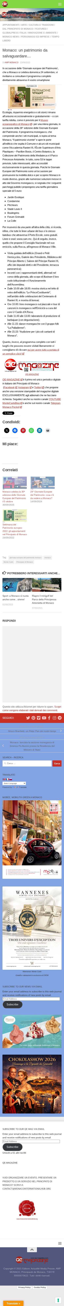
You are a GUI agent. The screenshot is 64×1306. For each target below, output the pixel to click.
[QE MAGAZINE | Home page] (6, 4)
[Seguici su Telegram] (60, 718)
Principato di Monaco (24, 562)
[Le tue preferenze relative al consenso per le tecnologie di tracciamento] (58, 1300)
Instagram (23, 387)
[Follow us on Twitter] (28, 718)
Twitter (37, 387)
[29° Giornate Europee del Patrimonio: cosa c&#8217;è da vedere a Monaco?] (42, 483)
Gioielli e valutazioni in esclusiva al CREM (32, 975)
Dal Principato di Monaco (17, 29)
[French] (7, 779)
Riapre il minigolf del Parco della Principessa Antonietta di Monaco (44, 599)
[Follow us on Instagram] (54, 718)
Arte (24, 25)
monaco (47, 558)
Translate (23, 787)
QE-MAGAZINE (32, 374)
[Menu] (60, 4)
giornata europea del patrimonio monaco (25, 558)
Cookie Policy (40, 1287)
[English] (3, 779)
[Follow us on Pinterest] (33, 718)
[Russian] (10, 779)
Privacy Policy (24, 1287)
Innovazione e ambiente (42, 33)
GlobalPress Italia (14, 33)
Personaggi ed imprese (35, 36)
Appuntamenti (10, 25)
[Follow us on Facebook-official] (49, 718)
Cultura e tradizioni (41, 25)
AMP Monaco (11, 62)
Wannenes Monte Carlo (32, 972)
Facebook (9, 387)
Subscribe (12, 1004)
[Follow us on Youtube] (44, 718)
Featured (40, 29)
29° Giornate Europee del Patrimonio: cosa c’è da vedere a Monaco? (42, 495)
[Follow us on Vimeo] (39, 718)
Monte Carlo (8, 562)
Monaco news (10, 36)
